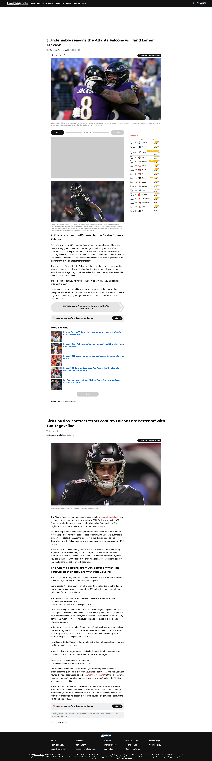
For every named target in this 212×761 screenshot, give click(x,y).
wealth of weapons (95, 675)
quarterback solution (110, 517)
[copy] (64, 55)
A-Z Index (108, 749)
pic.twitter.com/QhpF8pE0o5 (76, 660)
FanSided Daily (57, 745)
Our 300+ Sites (131, 741)
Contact (107, 741)
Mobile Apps (154, 741)
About (53, 741)
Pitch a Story (80, 745)
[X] (198, 3)
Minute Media (39, 755)
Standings (60, 3)
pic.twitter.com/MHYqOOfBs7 (64, 601)
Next (118, 132)
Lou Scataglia (55, 435)
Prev (58, 132)
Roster (68, 3)
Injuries (77, 3)
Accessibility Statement (85, 749)
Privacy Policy (110, 745)
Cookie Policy (155, 745)
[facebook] (193, 3)
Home (53, 402)
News (32, 3)
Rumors (40, 3)
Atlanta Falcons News (67, 402)
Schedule (49, 3)
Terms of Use (131, 745)
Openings (79, 741)
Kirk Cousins (63, 723)
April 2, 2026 (86, 604)
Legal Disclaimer (58, 749)
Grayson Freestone (58, 50)
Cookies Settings (132, 749)
